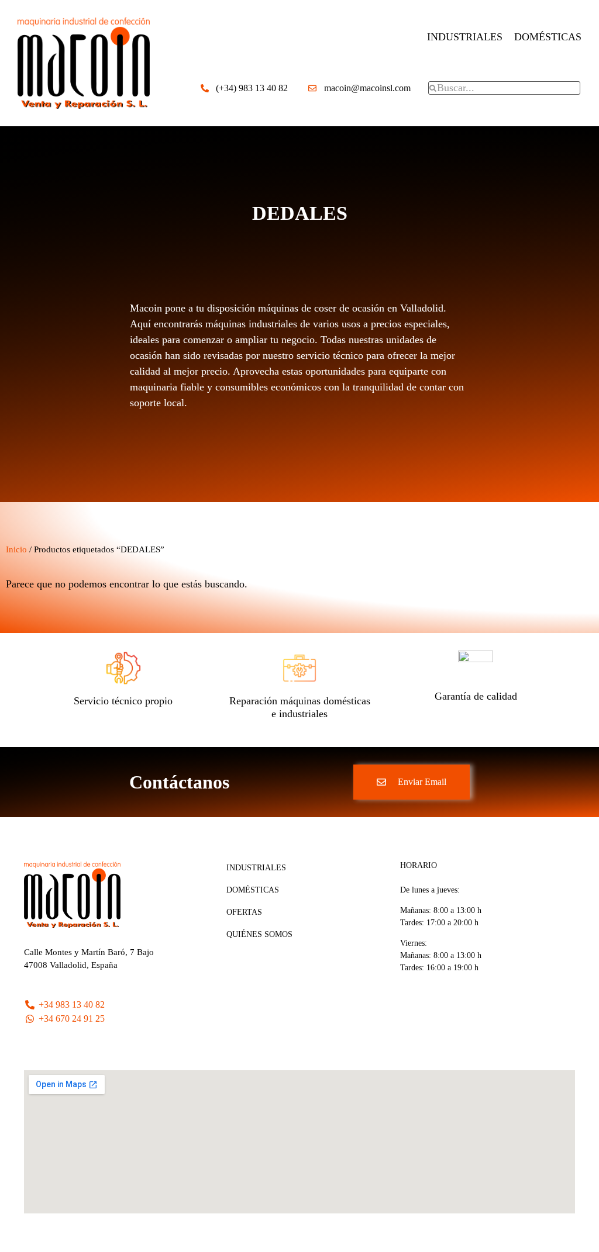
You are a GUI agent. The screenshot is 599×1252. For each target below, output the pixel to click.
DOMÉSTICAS (547, 37)
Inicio (16, 549)
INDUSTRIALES (464, 37)
